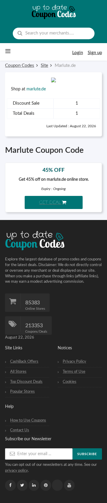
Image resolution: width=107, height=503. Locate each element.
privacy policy (16, 470)
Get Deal (50, 202)
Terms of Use (74, 371)
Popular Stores (22, 391)
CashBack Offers (24, 361)
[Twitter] (22, 485)
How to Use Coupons (28, 420)
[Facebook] (10, 485)
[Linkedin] (34, 485)
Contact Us (19, 430)
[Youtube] (69, 485)
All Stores (18, 371)
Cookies (69, 381)
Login (77, 53)
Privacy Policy (74, 361)
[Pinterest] (45, 485)
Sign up (95, 53)
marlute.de (36, 89)
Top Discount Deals (26, 381)
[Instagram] (57, 485)
